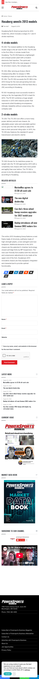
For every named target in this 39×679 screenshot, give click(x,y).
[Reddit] (25, 272)
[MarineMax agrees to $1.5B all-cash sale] (7, 189)
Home (5, 16)
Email (4, 328)
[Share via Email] (30, 272)
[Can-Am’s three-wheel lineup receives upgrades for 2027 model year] (7, 210)
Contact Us (5, 637)
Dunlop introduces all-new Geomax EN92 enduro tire (26, 224)
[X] (10, 272)
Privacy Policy (6, 650)
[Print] (5, 276)
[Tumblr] (20, 272)
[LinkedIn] (15, 272)
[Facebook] (5, 272)
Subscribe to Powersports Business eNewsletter (18, 633)
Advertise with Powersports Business (14, 640)
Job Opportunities (7, 647)
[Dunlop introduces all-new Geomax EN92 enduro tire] (7, 224)
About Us (5, 643)
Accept (8, 674)
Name (4, 319)
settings (27, 670)
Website (4, 337)
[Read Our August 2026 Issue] (19, 444)
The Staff (6, 26)
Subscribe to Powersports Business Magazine (17, 630)
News (10, 16)
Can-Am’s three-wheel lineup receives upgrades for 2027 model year (26, 212)
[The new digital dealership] (7, 199)
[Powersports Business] (19, 7)
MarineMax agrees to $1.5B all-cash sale (24, 189)
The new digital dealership (21, 199)
